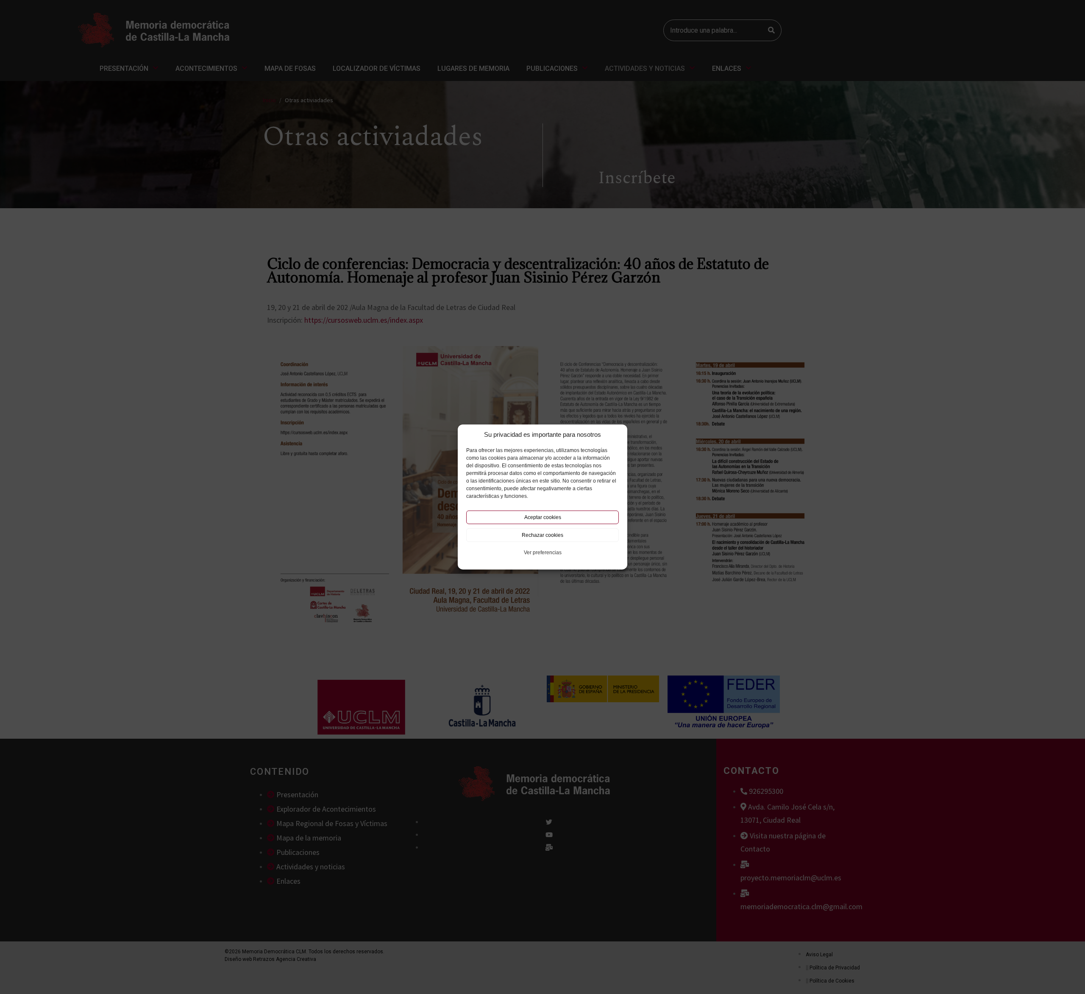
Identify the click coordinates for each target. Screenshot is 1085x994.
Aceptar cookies (542, 517)
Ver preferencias (543, 553)
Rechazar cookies (542, 535)
